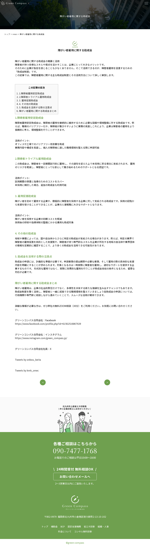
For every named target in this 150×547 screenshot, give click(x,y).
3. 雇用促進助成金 (27, 100)
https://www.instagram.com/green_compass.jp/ (41, 338)
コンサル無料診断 (83, 531)
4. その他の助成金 (27, 104)
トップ (44, 526)
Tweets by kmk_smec (27, 370)
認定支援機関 (74, 526)
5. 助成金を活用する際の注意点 (34, 107)
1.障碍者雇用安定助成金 (30, 93)
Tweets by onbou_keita (28, 359)
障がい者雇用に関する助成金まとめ (37, 111)
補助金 (54, 526)
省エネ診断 (89, 526)
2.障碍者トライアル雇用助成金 (34, 97)
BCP (62, 526)
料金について (64, 531)
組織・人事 (103, 526)
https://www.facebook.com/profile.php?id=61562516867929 (48, 323)
